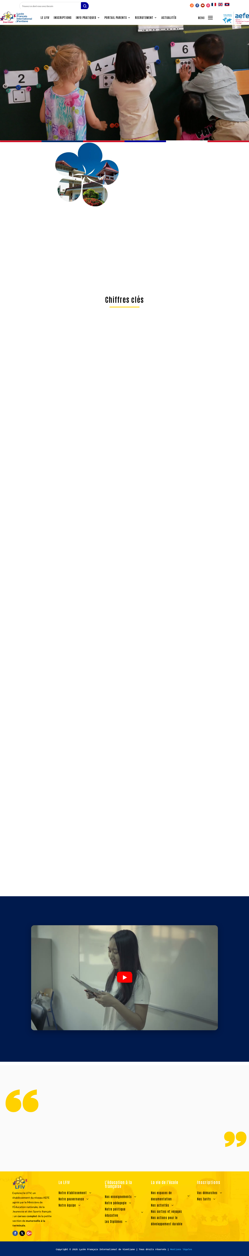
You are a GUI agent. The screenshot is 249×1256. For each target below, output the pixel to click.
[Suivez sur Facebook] (197, 5)
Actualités (168, 17)
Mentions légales (181, 1249)
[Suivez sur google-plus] (29, 1233)
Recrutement (144, 17)
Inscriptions (63, 17)
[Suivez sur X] (22, 1233)
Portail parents (115, 17)
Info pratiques (86, 17)
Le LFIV (45, 17)
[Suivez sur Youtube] (203, 5)
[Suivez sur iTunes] (192, 5)
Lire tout (124, 886)
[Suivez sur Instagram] (208, 5)
